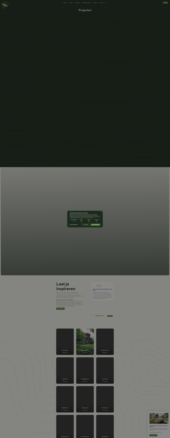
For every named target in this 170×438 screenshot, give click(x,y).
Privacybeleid (91, 217)
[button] (73, 224)
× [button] (101, 211)
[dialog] (85, 219)
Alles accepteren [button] (95, 224)
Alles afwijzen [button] (85, 224)
